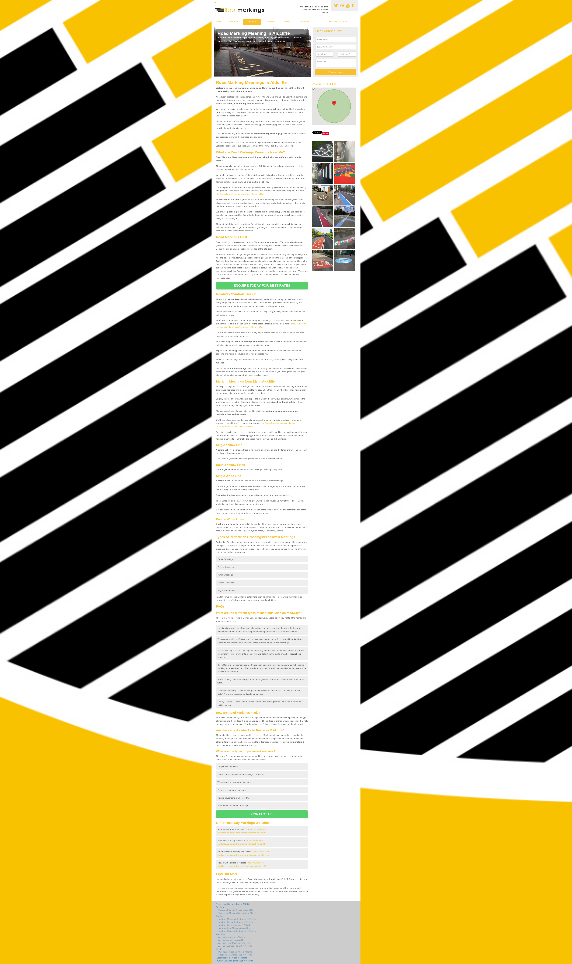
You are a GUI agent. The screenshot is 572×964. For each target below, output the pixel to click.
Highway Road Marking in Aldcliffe (234, 928)
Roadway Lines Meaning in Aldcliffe (234, 925)
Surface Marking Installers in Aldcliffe (233, 904)
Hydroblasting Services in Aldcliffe (231, 958)
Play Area (233, 22)
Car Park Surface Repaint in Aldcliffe (235, 946)
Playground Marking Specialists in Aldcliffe (237, 913)
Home (218, 22)
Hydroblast (307, 22)
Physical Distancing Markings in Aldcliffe (234, 961)
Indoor (288, 22)
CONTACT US (262, 814)
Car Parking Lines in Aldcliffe (231, 940)
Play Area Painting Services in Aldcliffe (236, 910)
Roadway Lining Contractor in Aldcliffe (235, 922)
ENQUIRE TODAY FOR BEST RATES (262, 285)
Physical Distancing (338, 22)
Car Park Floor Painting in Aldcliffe (234, 943)
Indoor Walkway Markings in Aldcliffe (235, 955)
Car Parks (271, 22)
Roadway (252, 22)
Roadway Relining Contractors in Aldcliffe (237, 931)
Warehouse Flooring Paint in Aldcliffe (235, 952)
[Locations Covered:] (215, 2)
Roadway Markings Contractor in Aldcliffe (237, 919)
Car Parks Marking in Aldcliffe (231, 937)
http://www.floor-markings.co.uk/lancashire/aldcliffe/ (240, 194)
